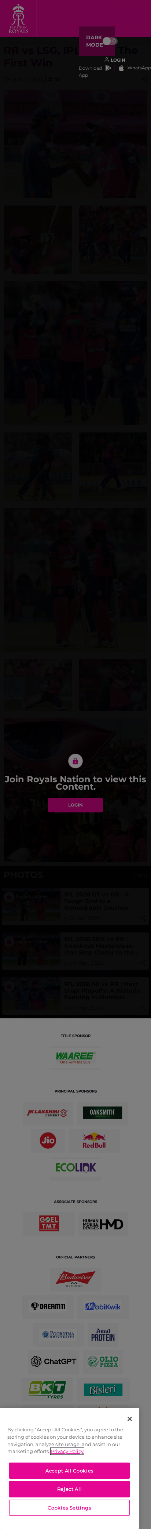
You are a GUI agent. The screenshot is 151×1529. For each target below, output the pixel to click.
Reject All (69, 1489)
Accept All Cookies (69, 1471)
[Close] (130, 1419)
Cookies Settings (69, 1508)
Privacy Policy (67, 1451)
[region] (69, 1468)
